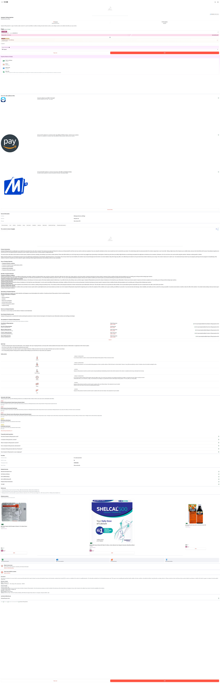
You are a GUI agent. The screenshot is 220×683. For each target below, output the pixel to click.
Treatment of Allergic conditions (8, 263)
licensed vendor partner (6, 588)
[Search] (215, 2)
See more (2, 404)
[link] (6, 2)
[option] (4, 225)
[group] (110, 8)
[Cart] (217, 2)
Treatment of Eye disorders (7, 268)
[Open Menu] (2, 2)
